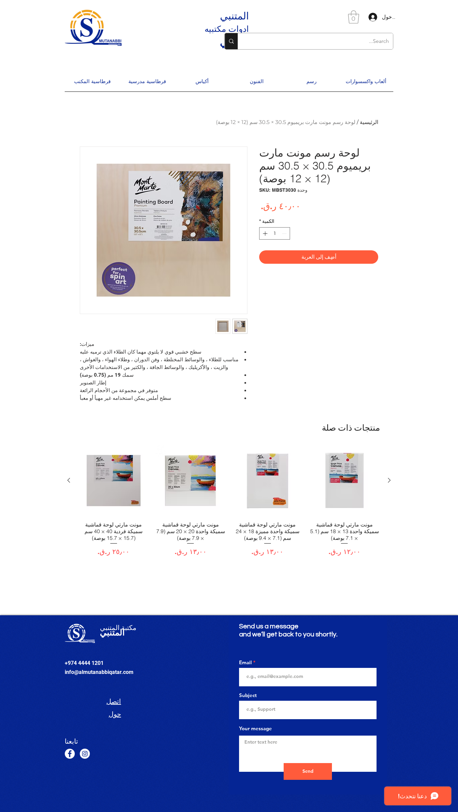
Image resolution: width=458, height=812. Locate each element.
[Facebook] (70, 754)
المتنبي (234, 16)
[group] (229, 501)
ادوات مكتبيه (227, 29)
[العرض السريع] (344, 480)
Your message (255, 728)
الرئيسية (369, 122)
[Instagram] (85, 754)
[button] (353, 16)
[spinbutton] (275, 233)
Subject (248, 695)
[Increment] (264, 233)
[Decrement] (285, 233)
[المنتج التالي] (69, 480)
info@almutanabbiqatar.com (99, 672)
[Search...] (231, 41)
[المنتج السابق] (389, 480)
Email (245, 662)
